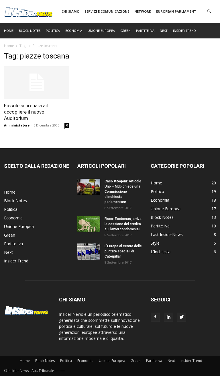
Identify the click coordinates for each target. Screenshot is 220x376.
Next (164, 30)
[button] (209, 11)
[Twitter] (181, 317)
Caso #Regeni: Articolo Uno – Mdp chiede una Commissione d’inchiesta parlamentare (123, 191)
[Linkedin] (168, 317)
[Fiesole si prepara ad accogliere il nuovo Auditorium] (36, 82)
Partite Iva (145, 30)
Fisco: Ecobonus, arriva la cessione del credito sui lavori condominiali (123, 224)
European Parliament (176, 11)
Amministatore (17, 125)
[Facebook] (155, 317)
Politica (53, 30)
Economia (73, 30)
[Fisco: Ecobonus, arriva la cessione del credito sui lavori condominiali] (88, 224)
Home (8, 30)
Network (142, 11)
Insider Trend (184, 30)
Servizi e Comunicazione (107, 11)
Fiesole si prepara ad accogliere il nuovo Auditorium (26, 112)
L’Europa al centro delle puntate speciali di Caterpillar (123, 251)
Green (125, 30)
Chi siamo (70, 11)
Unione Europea (101, 30)
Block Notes (29, 30)
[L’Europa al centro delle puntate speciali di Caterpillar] (88, 251)
